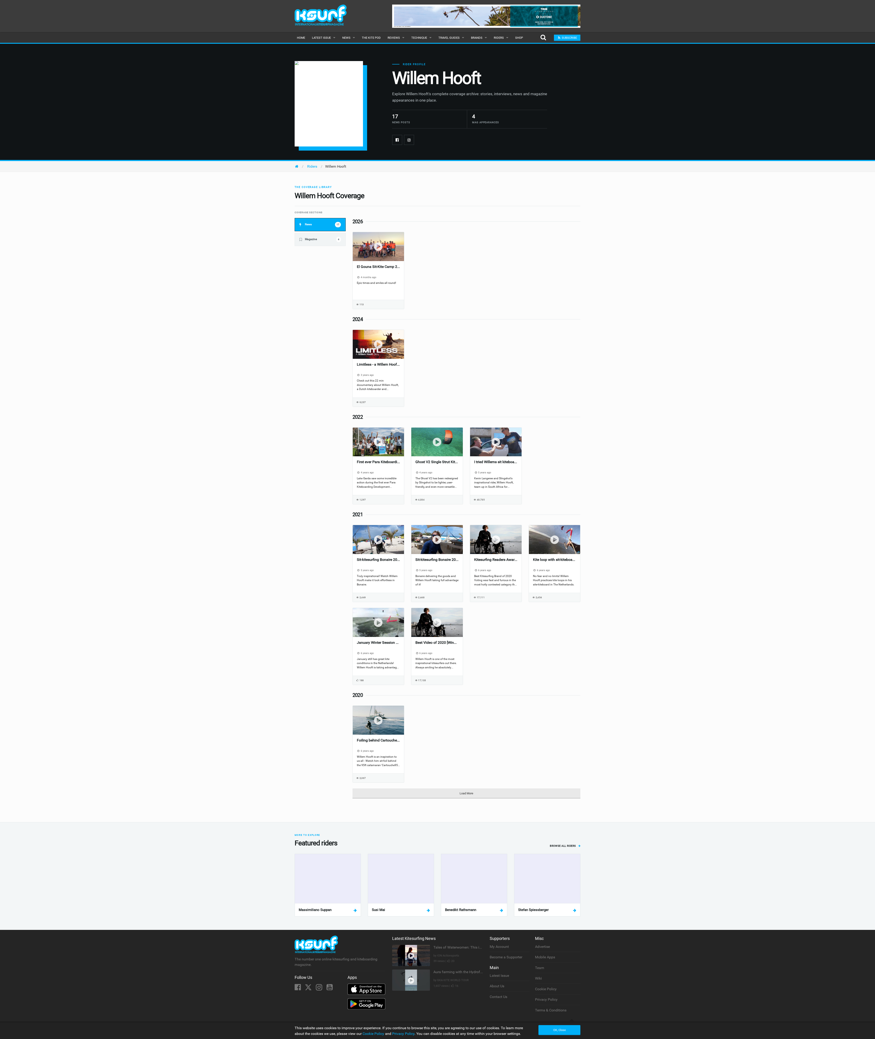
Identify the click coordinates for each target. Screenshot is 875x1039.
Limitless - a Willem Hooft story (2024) (378, 364)
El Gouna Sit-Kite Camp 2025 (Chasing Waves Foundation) (378, 266)
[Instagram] (409, 140)
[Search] (543, 38)
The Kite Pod (371, 37)
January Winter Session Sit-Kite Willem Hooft (378, 642)
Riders (499, 37)
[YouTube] (330, 988)
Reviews (394, 37)
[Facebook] (397, 140)
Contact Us (498, 997)
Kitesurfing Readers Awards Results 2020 (495, 559)
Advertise (542, 946)
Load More (466, 793)
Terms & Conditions (550, 1010)
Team (539, 968)
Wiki (538, 978)
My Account (499, 946)
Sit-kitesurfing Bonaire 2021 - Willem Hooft (378, 559)
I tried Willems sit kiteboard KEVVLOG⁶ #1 (495, 462)
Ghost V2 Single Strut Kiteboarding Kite (437, 462)
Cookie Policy (546, 989)
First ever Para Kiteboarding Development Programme (378, 462)
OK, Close (559, 1030)
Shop (519, 37)
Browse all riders (563, 845)
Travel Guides (449, 37)
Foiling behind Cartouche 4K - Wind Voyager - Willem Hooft (378, 740)
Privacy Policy (546, 999)
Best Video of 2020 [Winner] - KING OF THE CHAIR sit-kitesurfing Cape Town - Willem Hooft (437, 642)
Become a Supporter (506, 957)
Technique (419, 37)
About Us (497, 986)
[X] (308, 988)
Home (301, 37)
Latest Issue (321, 37)
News (346, 37)
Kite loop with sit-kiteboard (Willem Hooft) (554, 559)
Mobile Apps (545, 957)
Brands (476, 37)
